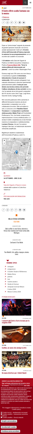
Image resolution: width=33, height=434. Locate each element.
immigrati (10, 266)
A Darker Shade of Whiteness (17, 271)
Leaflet (20, 169)
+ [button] (4, 140)
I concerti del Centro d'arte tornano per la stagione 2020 (15, 321)
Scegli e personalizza (9, 421)
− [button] (4, 143)
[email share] (23, 22)
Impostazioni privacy (16, 385)
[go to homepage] (4, 2)
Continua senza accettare (10, 431)
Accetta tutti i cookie (9, 427)
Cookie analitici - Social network (12, 417)
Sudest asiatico (13, 281)
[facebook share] (15, 22)
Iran (9, 279)
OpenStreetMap (24, 169)
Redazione (6, 17)
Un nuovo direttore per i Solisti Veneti (14, 373)
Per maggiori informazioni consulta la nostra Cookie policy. (16, 408)
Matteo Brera (12, 274)
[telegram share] (11, 22)
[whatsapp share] (7, 22)
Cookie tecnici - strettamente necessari (14, 412)
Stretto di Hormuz (13, 284)
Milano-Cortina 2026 (14, 292)
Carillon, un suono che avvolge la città (14, 348)
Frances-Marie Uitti (13, 65)
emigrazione (12, 269)
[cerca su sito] (25, 2)
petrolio (10, 276)
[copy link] (3, 22)
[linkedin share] (19, 22)
